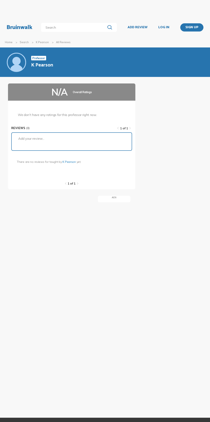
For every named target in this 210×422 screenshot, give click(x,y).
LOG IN (163, 27)
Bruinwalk (19, 27)
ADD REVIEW (137, 27)
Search (24, 42)
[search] (74, 27)
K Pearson (42, 42)
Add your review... (31, 138)
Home (9, 42)
